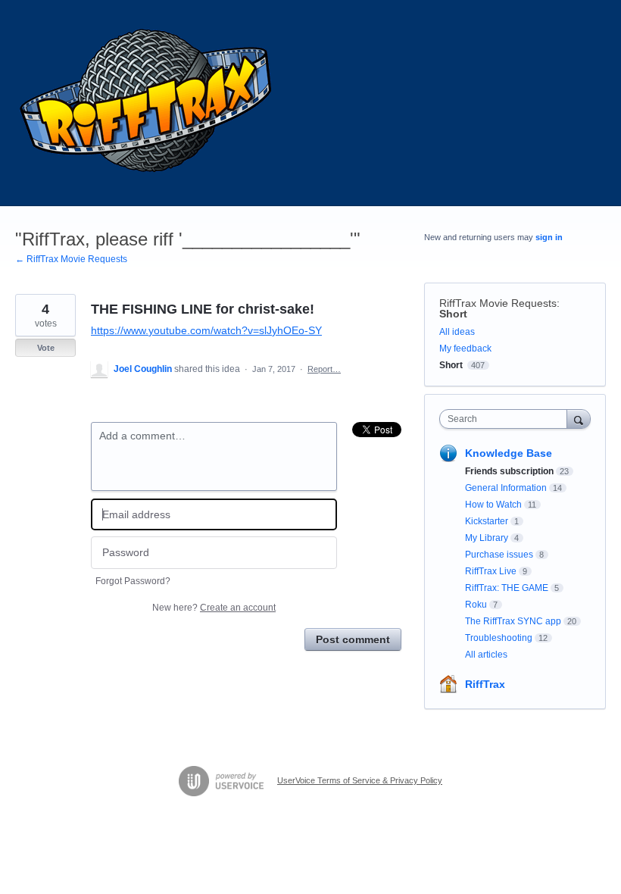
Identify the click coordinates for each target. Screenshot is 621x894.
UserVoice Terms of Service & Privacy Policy (359, 780)
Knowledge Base (508, 453)
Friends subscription (509, 471)
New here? (214, 607)
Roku (476, 604)
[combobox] (506, 419)
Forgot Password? (132, 581)
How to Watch (493, 504)
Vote (46, 347)
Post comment (353, 639)
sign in (549, 237)
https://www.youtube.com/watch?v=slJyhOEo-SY (206, 330)
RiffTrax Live (490, 571)
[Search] (578, 418)
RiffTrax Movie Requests (498, 303)
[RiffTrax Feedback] (147, 103)
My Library (486, 538)
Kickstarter (486, 521)
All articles (486, 654)
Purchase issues (499, 554)
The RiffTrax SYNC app (513, 621)
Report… (324, 369)
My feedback (465, 348)
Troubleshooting (498, 638)
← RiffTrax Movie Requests (71, 259)
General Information (506, 488)
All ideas (457, 332)
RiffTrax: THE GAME (506, 588)
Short (453, 314)
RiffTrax (485, 684)
